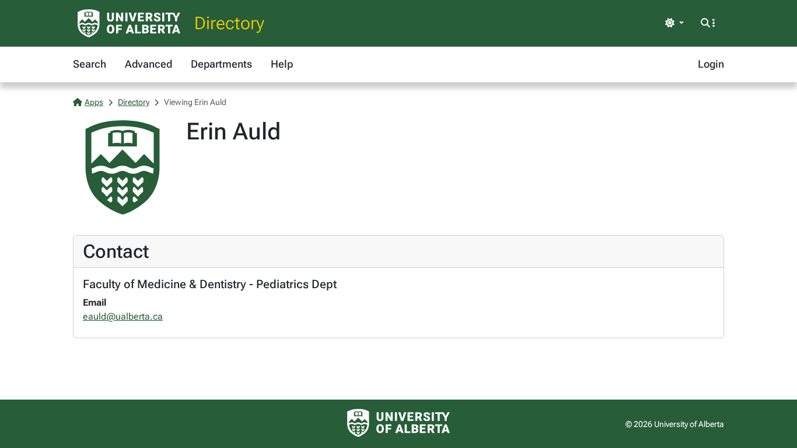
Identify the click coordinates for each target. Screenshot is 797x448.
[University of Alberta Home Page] (129, 23)
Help (282, 64)
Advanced (148, 64)
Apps (94, 102)
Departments (221, 64)
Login (711, 64)
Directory (229, 23)
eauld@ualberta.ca (123, 316)
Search (89, 64)
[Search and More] (707, 23)
